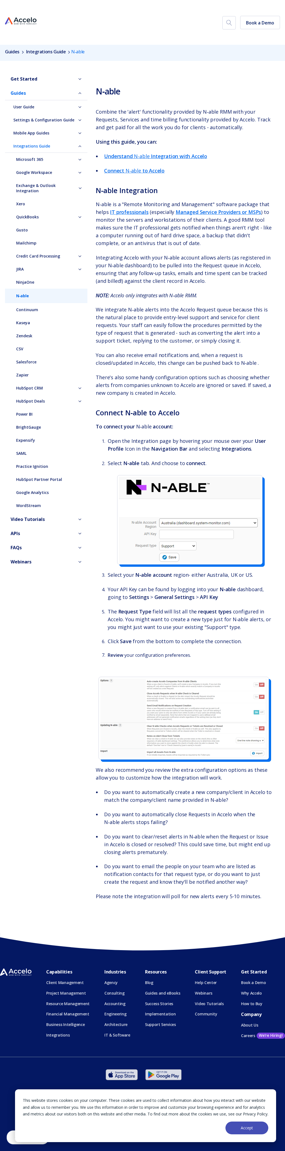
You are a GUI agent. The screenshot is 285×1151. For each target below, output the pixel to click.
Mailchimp (26, 243)
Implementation (160, 1014)
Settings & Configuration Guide (43, 120)
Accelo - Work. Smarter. (20, 21)
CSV (19, 348)
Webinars (21, 562)
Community (206, 1014)
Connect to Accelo (134, 170)
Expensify (25, 440)
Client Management (65, 982)
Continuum (27, 309)
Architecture (115, 1024)
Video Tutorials (28, 519)
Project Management (66, 993)
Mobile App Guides (31, 133)
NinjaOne (25, 282)
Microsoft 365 (29, 159)
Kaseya (23, 322)
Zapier (22, 375)
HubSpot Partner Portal (39, 479)
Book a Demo (260, 23)
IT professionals (129, 212)
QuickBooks (27, 216)
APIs (15, 533)
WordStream (28, 505)
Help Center (206, 982)
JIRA (20, 269)
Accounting (115, 1003)
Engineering (115, 1014)
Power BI (24, 414)
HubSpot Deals (30, 401)
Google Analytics (32, 492)
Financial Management (67, 1014)
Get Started (24, 79)
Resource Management (68, 1003)
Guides (13, 52)
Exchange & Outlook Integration (36, 188)
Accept (247, 1127)
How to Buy (251, 1003)
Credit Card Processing (38, 256)
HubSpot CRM (29, 388)
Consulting (114, 993)
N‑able (22, 295)
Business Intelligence (65, 1024)
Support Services (160, 1024)
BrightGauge (28, 427)
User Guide (23, 106)
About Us (249, 1025)
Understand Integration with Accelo (155, 156)
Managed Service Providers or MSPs (218, 212)
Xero (20, 203)
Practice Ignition (32, 466)
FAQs (16, 548)
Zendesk (24, 335)
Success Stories (159, 1003)
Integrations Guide (46, 52)
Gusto (22, 230)
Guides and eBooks (162, 993)
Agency (111, 982)
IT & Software (117, 1035)
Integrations (58, 1035)
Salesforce (26, 361)
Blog (149, 982)
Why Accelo (251, 993)
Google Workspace (34, 172)
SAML (21, 453)
